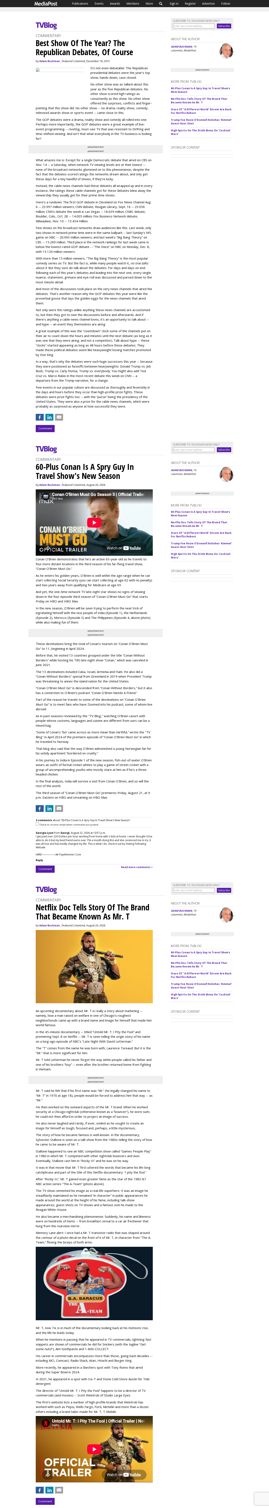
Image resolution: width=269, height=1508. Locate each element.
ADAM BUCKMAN (181, 46)
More (149, 3)
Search (161, 3)
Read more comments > (137, 867)
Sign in (174, 3)
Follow (225, 3)
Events (99, 3)
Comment (45, 428)
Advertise (208, 3)
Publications (80, 3)
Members (132, 3)
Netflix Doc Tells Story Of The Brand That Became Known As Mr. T (199, 100)
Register (190, 3)
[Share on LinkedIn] (49, 417)
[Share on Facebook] (40, 417)
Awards (115, 3)
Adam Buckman (49, 61)
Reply (39, 860)
